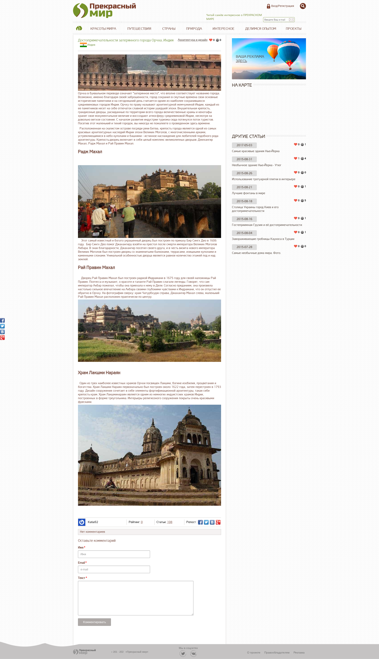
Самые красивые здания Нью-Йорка (256, 151)
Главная (79, 29)
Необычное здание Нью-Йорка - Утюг (256, 165)
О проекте (253, 652)
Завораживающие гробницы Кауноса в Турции (263, 239)
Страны (168, 29)
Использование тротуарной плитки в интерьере (263, 179)
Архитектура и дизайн (192, 40)
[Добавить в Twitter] (206, 522)
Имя (80, 547)
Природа (194, 29)
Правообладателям (277, 652)
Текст (81, 578)
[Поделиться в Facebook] (200, 522)
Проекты (293, 29)
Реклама (299, 652)
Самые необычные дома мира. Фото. (256, 253)
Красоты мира (103, 29)
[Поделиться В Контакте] (212, 522)
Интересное (224, 29)
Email (81, 563)
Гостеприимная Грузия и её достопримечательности (267, 225)
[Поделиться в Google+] (218, 522)
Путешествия (139, 29)
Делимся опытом (260, 29)
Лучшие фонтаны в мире (248, 193)
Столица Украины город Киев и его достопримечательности (255, 209)
